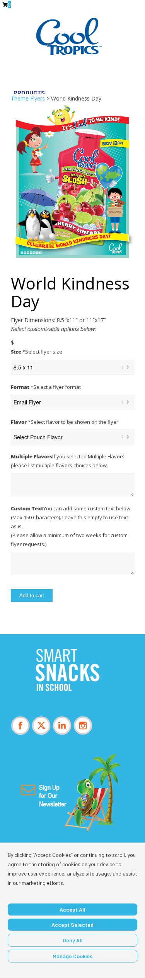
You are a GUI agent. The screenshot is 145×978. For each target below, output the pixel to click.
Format (46, 386)
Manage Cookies (72, 956)
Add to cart (31, 595)
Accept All (72, 909)
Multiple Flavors (68, 461)
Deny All (73, 940)
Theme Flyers (28, 98)
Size (36, 351)
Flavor (64, 421)
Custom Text (70, 526)
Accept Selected (72, 924)
